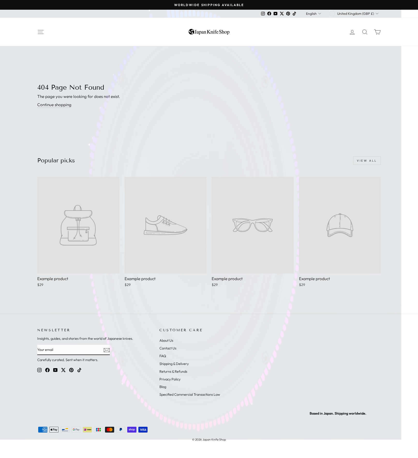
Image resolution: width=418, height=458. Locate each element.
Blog (162, 387)
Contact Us (167, 348)
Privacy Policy (169, 379)
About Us (166, 340)
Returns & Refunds (173, 371)
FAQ (162, 356)
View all (367, 160)
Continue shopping (54, 104)
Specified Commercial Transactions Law (189, 394)
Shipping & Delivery (174, 364)
